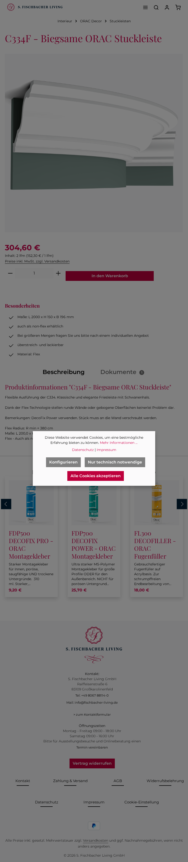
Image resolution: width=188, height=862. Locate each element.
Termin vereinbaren (92, 747)
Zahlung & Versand (70, 780)
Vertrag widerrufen (92, 763)
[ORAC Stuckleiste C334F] (94, 143)
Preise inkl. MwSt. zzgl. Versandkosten (37, 261)
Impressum (94, 802)
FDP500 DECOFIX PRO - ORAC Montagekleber (31, 544)
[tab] (64, 372)
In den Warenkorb (110, 276)
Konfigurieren (63, 462)
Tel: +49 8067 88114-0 (92, 695)
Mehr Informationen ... (119, 442)
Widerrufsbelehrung (165, 780)
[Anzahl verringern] (10, 273)
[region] (94, 143)
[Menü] (145, 7)
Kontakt (22, 780)
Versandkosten (95, 840)
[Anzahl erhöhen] (58, 273)
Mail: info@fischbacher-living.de (92, 702)
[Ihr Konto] (167, 7)
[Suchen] (156, 7)
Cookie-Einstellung (141, 802)
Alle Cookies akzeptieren (95, 476)
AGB (118, 780)
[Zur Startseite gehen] (34, 7)
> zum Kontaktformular (92, 714)
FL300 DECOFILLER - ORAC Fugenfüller (155, 544)
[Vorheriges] (6, 504)
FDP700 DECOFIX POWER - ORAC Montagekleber (93, 544)
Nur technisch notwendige (115, 462)
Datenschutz (46, 802)
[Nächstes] (182, 504)
